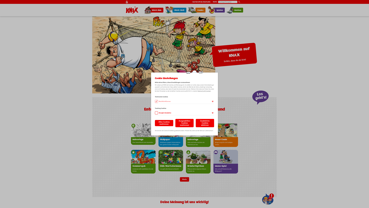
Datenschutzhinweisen (204, 91)
